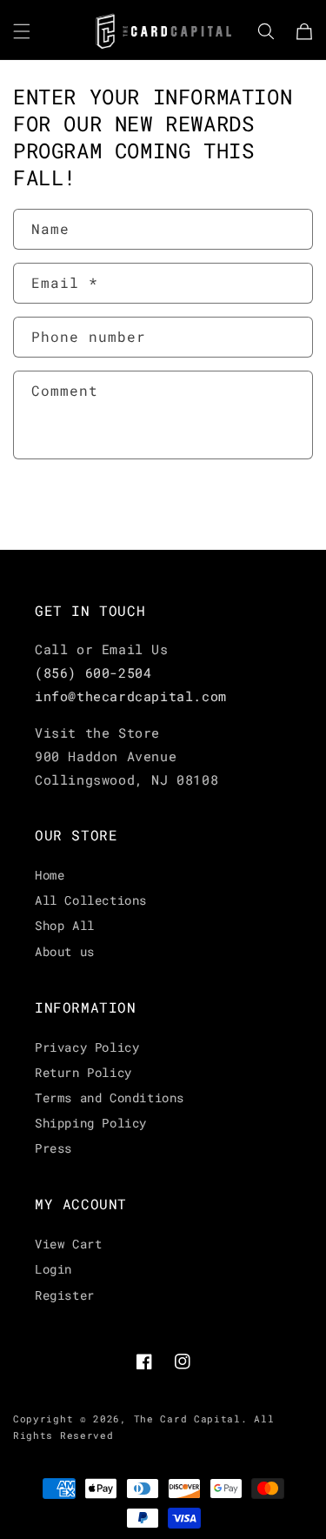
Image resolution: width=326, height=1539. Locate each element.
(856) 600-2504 (93, 672)
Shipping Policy (91, 1122)
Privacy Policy (87, 1047)
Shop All (65, 925)
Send (66, 506)
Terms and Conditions (109, 1097)
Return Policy (83, 1072)
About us (65, 951)
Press (53, 1148)
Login (53, 1269)
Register (65, 1295)
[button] (22, 31)
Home (49, 875)
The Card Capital (187, 1418)
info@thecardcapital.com (131, 696)
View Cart (68, 1243)
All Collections (91, 900)
